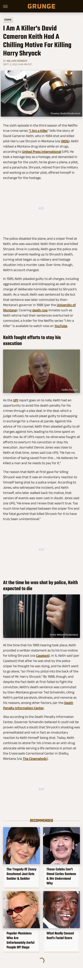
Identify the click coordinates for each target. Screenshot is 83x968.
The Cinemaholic (35, 759)
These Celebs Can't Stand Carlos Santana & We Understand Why (61, 876)
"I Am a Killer (38, 131)
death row (40, 310)
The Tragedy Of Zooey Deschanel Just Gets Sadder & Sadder (21, 874)
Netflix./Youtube (70, 390)
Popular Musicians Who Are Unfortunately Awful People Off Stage (20, 940)
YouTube (60, 326)
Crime (8, 19)
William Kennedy (17, 60)
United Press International (41, 152)
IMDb (65, 141)
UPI (15, 400)
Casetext (42, 655)
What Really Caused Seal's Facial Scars (60, 935)
